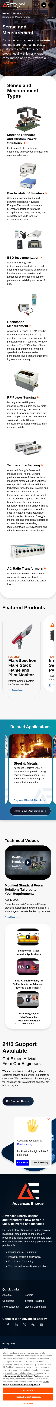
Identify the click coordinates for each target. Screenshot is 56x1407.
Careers (29, 1295)
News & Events (10, 1307)
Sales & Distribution (35, 1307)
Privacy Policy (8, 1343)
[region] (28, 1377)
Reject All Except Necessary (28, 1397)
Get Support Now (16, 1101)
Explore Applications (28, 811)
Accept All (28, 1390)
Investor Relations (34, 1301)
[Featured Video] (28, 862)
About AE (7, 1295)
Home (6, 13)
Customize (28, 1403)
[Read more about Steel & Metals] (30, 746)
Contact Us (8, 1301)
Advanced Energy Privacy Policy (25, 1384)
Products (18, 13)
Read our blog (24, 1144)
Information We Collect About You (21, 1376)
